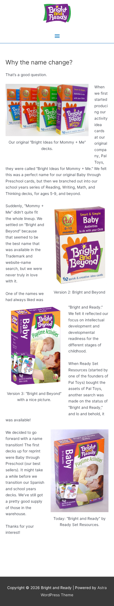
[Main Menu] (57, 36)
